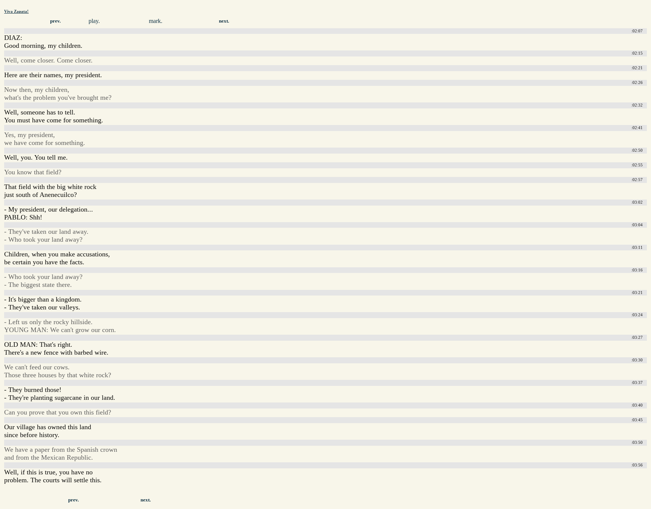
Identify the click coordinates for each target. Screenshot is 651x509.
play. (94, 21)
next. (224, 21)
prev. (55, 21)
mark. (155, 21)
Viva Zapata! (16, 11)
